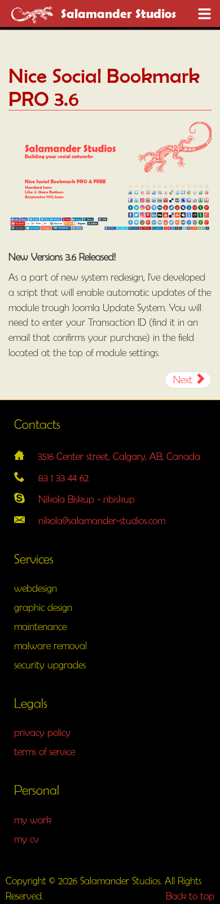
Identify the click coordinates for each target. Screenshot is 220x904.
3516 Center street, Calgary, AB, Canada (119, 456)
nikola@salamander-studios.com (101, 520)
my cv (26, 839)
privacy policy (42, 732)
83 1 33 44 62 (63, 478)
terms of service (44, 751)
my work (32, 820)
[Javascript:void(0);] (204, 14)
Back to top (190, 896)
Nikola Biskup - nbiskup (86, 499)
